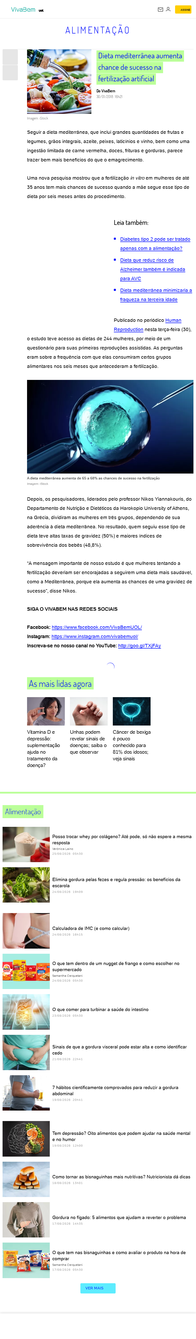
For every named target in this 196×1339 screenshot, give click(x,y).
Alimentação (98, 30)
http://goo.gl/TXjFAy (139, 646)
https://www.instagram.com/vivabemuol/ (95, 636)
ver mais (94, 1288)
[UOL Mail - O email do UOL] (160, 9)
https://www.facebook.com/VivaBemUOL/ (97, 627)
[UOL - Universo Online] (41, 10)
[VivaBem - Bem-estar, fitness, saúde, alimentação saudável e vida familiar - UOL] (24, 9)
